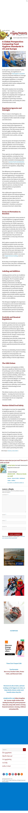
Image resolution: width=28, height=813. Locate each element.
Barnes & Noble (15, 478)
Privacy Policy (5, 781)
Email (4, 520)
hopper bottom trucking (11, 256)
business (10, 450)
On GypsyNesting (6, 759)
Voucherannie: (14, 669)
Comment (5, 494)
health (16, 450)
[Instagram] (13, 774)
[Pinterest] (16, 774)
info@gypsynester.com (7, 778)
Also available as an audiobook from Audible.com (15, 482)
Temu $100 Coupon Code (14, 663)
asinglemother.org (9, 698)
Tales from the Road (7, 756)
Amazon (9, 478)
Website (4, 526)
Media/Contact (6, 766)
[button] (27, 1)
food (13, 450)
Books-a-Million (11, 480)
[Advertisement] (14, 15)
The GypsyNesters (6, 753)
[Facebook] (4, 774)
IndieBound (22, 478)
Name (4, 514)
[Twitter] (7, 774)
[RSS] (22, 774)
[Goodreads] (19, 774)
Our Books (4, 763)
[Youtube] (10, 774)
